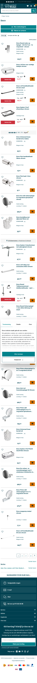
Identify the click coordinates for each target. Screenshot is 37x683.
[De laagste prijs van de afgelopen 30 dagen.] (24, 76)
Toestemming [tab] (6, 324)
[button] (2, 44)
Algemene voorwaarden (19, 658)
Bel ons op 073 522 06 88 (15, 604)
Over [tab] (30, 324)
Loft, (13, 568)
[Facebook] (17, 651)
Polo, (16, 568)
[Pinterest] (22, 651)
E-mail (10, 590)
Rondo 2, (21, 568)
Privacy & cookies (30, 658)
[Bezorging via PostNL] (4, 665)
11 (30, 556)
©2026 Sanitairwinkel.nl (6, 658)
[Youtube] (19, 651)
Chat (9, 597)
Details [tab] (18, 324)
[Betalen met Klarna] (16, 669)
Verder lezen (32, 561)
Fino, (5, 568)
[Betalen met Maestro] (19, 665)
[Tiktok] (28, 651)
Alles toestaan (18, 354)
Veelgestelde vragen (14, 583)
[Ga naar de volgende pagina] (34, 555)
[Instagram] (25, 651)
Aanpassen (17, 359)
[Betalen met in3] (20, 669)
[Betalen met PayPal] (32, 665)
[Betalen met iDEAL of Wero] (10, 665)
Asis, (2, 568)
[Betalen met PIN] (28, 665)
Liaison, (9, 568)
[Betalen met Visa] (15, 665)
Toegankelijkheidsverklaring (18, 660)
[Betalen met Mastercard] (24, 665)
